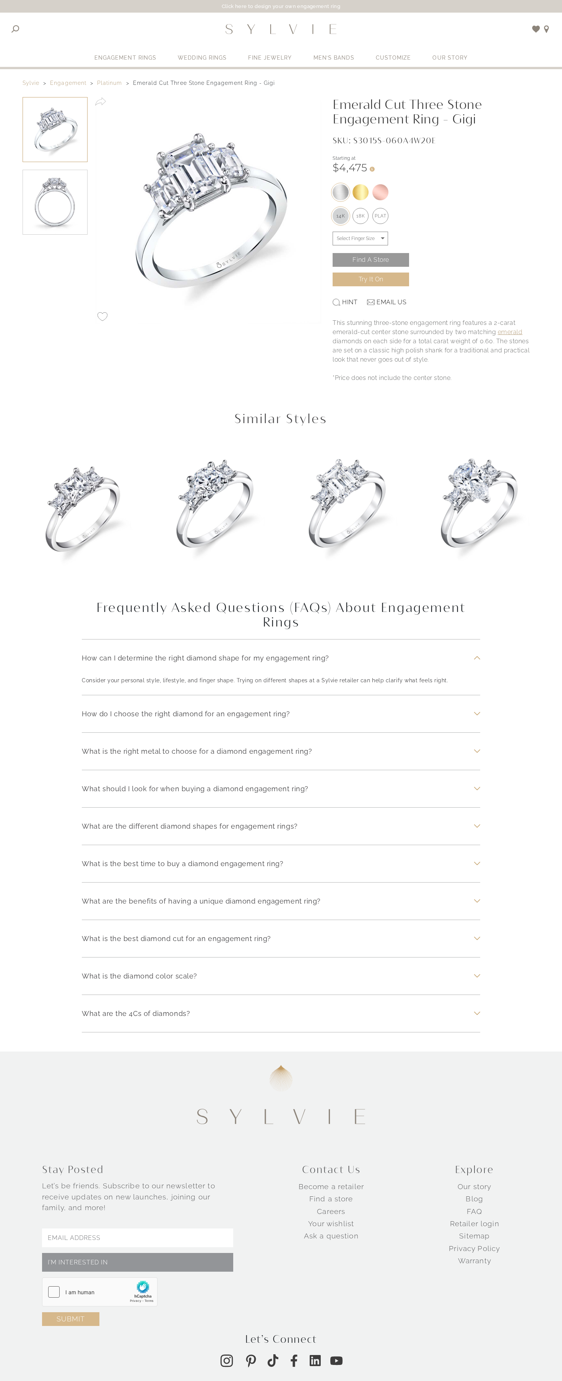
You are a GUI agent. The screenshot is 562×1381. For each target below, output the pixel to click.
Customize (393, 58)
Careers (331, 1211)
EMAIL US (391, 302)
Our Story (450, 58)
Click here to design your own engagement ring (281, 6)
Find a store (331, 1198)
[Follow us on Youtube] (336, 1360)
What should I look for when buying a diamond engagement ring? (195, 789)
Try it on (371, 279)
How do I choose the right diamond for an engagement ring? (186, 714)
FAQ (474, 1211)
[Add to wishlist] (536, 29)
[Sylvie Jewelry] (281, 29)
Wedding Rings (202, 58)
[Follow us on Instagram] (226, 1360)
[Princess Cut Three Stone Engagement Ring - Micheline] (83, 515)
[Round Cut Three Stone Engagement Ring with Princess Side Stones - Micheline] (215, 515)
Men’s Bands (333, 58)
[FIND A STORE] (547, 29)
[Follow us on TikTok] (273, 1360)
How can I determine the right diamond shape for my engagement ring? (205, 658)
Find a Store (370, 259)
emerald (510, 332)
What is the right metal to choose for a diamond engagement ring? (197, 751)
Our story (474, 1186)
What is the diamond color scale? (139, 976)
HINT (349, 302)
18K (360, 216)
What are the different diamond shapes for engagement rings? (189, 826)
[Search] (15, 29)
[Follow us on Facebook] (294, 1360)
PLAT (380, 216)
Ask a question (331, 1236)
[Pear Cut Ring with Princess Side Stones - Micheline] (479, 515)
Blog (474, 1198)
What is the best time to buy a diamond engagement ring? (182, 864)
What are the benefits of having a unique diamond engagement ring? (201, 901)
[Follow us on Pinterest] (251, 1360)
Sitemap (474, 1236)
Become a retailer (331, 1186)
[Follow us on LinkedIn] (315, 1360)
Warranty (474, 1260)
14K (340, 216)
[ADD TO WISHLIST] (102, 316)
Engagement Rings (125, 58)
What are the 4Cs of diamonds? (136, 1013)
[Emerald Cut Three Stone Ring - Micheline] (347, 515)
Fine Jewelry (270, 58)
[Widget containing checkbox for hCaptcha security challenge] (100, 1291)
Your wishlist (331, 1223)
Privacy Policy (474, 1248)
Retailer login (474, 1223)
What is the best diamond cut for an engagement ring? (176, 939)
